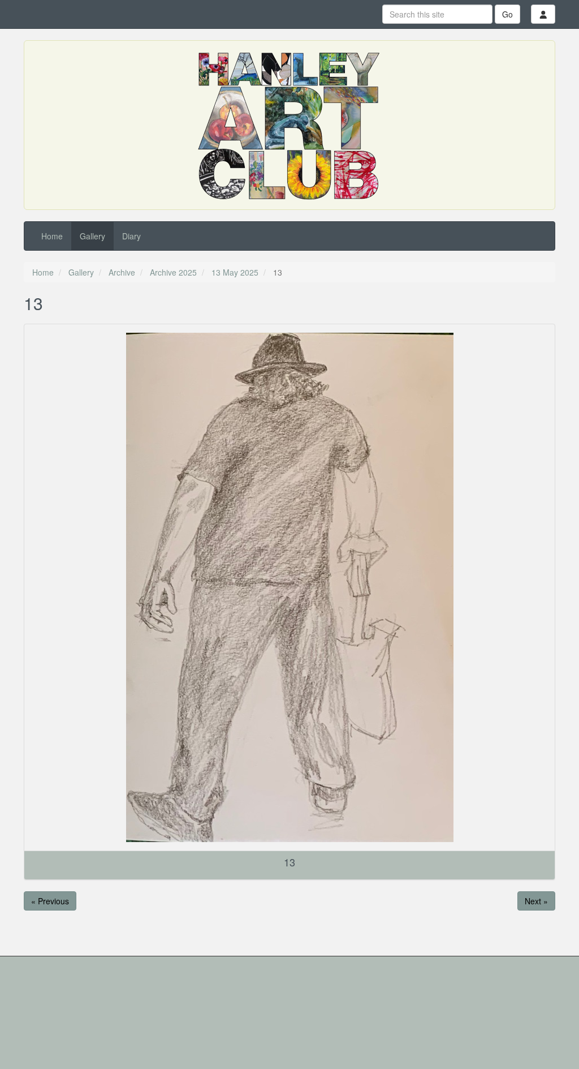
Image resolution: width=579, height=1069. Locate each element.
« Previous (50, 901)
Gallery (92, 236)
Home (52, 236)
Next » (536, 901)
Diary (131, 236)
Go (507, 14)
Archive (122, 272)
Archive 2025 (173, 272)
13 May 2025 (234, 272)
